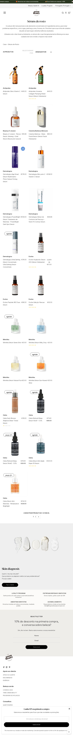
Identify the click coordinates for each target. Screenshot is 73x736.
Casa (4, 44)
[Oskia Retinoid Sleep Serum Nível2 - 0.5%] (15, 444)
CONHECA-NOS (8, 690)
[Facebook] (4, 667)
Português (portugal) (62, 5)
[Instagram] (6, 667)
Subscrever (36, 647)
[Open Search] (63, 13)
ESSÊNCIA (6, 680)
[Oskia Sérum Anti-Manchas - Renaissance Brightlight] (15, 484)
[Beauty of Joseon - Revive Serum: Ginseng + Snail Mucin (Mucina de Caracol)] (15, 117)
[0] (69, 13)
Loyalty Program (46, 5)
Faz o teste (10, 585)
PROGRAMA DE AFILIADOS (11, 695)
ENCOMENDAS (7, 677)
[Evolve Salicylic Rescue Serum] (41, 285)
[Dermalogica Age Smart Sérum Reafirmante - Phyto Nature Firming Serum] (15, 157)
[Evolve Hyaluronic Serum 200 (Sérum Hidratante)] (41, 242)
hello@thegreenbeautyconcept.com (54, 606)
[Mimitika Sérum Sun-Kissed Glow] (41, 363)
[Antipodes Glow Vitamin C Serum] (15, 74)
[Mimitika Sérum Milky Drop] (41, 325)
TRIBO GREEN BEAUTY (10, 692)
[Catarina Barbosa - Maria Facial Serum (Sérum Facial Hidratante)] (41, 117)
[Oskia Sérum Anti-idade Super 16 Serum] (41, 444)
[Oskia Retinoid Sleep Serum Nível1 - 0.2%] (41, 401)
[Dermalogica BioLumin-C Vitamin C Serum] (41, 157)
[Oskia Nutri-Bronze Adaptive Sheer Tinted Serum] (15, 401)
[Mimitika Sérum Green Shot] (15, 325)
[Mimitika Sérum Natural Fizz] (15, 363)
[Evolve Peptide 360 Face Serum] (15, 285)
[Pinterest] (9, 667)
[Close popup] (69, 708)
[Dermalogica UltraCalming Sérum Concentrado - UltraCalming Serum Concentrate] (15, 242)
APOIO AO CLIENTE (9, 675)
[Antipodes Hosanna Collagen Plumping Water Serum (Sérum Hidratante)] (41, 74)
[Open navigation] (4, 12)
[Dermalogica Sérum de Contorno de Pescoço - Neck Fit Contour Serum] (41, 200)
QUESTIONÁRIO (8, 705)
